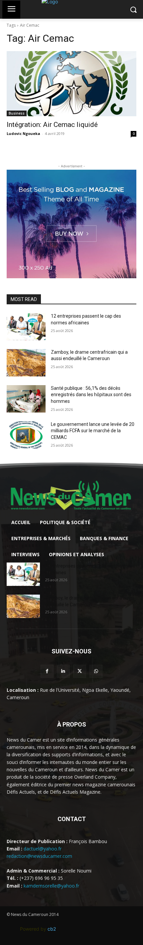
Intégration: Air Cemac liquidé (52, 125)
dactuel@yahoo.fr (43, 848)
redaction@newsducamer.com (39, 856)
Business (17, 113)
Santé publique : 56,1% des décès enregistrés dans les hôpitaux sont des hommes (91, 394)
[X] (79, 671)
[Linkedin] (63, 671)
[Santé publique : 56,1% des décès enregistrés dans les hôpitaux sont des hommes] (26, 399)
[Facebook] (47, 671)
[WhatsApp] (95, 671)
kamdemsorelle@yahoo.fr (51, 886)
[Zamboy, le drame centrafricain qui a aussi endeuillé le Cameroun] (26, 362)
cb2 (52, 929)
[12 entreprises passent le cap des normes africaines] (26, 326)
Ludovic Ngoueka (23, 133)
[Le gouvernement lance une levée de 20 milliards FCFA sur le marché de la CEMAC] (26, 435)
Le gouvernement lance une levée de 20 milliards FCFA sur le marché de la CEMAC (92, 431)
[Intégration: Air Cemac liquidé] (71, 83)
